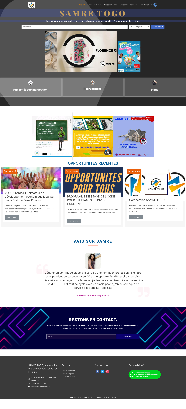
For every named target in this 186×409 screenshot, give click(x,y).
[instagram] (107, 371)
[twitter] (102, 371)
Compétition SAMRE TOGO (147, 200)
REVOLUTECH (111, 397)
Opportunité (10, 171)
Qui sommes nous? (69, 377)
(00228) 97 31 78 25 (38, 383)
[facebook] (97, 371)
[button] (47, 51)
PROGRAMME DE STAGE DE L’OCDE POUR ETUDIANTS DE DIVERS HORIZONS (91, 200)
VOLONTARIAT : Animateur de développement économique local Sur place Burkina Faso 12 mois (30, 196)
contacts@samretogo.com (40, 386)
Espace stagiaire (68, 374)
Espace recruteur (68, 371)
